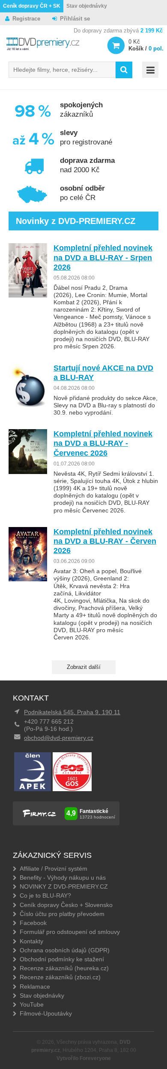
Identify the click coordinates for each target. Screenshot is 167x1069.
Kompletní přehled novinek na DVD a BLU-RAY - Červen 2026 (105, 541)
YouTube (32, 1004)
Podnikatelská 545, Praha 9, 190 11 (72, 712)
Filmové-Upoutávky (46, 1013)
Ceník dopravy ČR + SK (31, 6)
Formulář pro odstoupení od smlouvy (70, 931)
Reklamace (35, 986)
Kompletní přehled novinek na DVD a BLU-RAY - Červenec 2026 (103, 443)
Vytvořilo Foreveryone (84, 1058)
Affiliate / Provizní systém (53, 868)
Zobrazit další (84, 667)
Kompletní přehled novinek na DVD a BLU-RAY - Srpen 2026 (103, 257)
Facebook (33, 922)
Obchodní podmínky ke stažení (62, 959)
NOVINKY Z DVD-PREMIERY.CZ (64, 886)
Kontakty (31, 941)
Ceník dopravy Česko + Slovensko (66, 904)
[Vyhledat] (124, 70)
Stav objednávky (86, 6)
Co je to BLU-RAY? (45, 895)
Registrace (26, 18)
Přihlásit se (75, 18)
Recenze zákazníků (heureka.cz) (64, 968)
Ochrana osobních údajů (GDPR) (65, 950)
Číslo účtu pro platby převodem (62, 913)
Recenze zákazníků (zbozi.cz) (60, 977)
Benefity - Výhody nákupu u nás (63, 877)
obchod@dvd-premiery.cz (58, 737)
